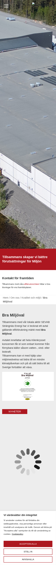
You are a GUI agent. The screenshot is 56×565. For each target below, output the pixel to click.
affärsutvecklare (31, 284)
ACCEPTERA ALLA (28, 544)
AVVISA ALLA (28, 559)
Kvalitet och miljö (31, 297)
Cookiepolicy (17, 534)
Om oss (14, 297)
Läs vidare (41, 504)
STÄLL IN (28, 552)
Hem (5, 297)
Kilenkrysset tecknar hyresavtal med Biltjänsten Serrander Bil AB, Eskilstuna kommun (27, 451)
